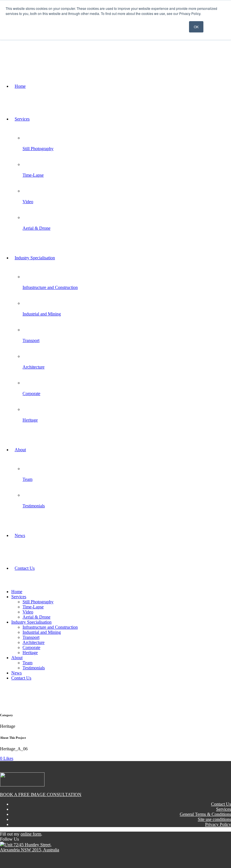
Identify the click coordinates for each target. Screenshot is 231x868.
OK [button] (196, 26)
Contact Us (221, 804)
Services (223, 809)
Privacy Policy (218, 824)
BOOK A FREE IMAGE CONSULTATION (40, 794)
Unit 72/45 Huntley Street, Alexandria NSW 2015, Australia (29, 847)
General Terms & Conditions (205, 814)
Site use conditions (214, 819)
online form (31, 834)
